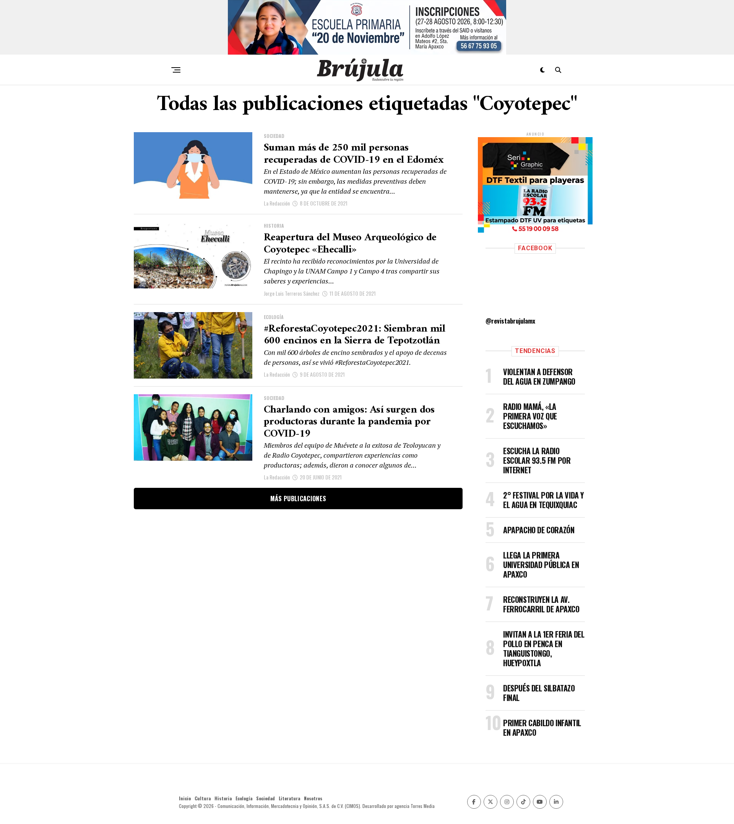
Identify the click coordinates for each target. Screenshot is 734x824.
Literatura (289, 798)
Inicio (185, 798)
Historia (223, 798)
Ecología (243, 798)
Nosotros (313, 798)
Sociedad (265, 798)
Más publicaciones (298, 498)
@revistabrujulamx (510, 320)
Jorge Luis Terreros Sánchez (292, 293)
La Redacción (277, 203)
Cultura (203, 798)
